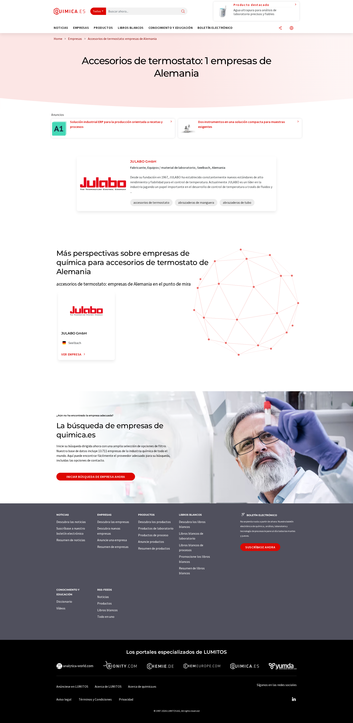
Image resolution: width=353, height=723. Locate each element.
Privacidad (126, 699)
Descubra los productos (154, 522)
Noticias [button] (61, 28)
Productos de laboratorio (155, 528)
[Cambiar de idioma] (291, 28)
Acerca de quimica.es (142, 686)
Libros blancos (107, 610)
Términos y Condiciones (95, 699)
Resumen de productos (154, 548)
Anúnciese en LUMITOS (72, 686)
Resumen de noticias (70, 540)
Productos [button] (103, 28)
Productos (104, 603)
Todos (97, 11)
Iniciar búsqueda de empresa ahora (95, 477)
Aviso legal (63, 699)
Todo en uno (105, 617)
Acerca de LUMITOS (108, 686)
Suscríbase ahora (260, 547)
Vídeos (60, 608)
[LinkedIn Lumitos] (294, 699)
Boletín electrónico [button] (215, 28)
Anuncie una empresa (112, 540)
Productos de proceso (153, 535)
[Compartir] (280, 28)
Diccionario (64, 601)
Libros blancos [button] (131, 28)
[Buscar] (183, 11)
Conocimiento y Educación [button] (171, 28)
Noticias (103, 597)
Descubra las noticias (71, 522)
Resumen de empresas (112, 547)
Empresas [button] (81, 28)
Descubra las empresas (113, 522)
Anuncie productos (151, 542)
